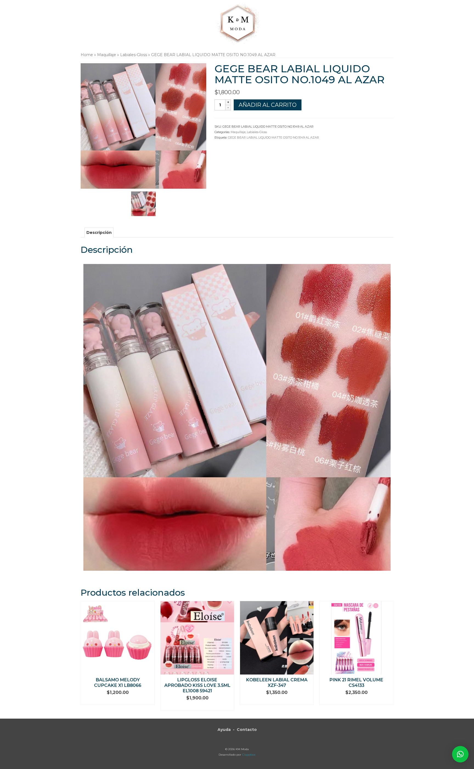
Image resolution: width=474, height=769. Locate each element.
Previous (85, 655)
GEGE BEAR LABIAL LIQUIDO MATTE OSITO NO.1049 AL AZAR (273, 137)
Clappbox (248, 754)
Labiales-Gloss (257, 132)
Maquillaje (238, 132)
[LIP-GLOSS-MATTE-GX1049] (143, 203)
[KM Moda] (237, 22)
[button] (460, 754)
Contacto (247, 729)
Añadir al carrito (268, 105)
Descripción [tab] (99, 232)
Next (388, 655)
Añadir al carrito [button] (118, 700)
